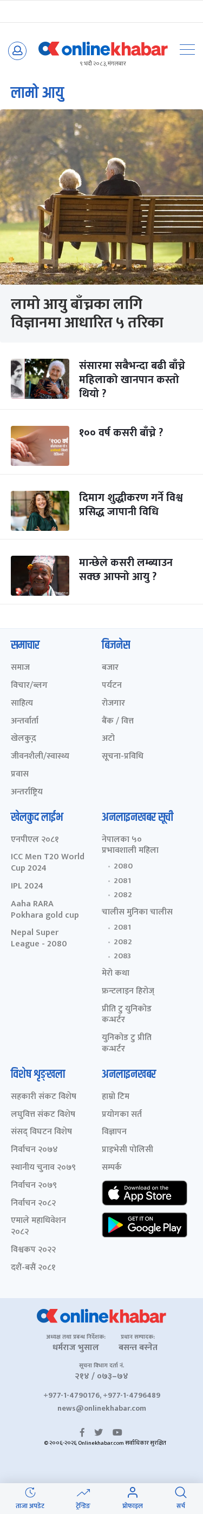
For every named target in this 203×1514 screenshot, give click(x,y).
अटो (108, 739)
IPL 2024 (27, 886)
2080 (123, 866)
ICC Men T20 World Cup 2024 (47, 863)
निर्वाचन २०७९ (34, 1186)
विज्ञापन (114, 1132)
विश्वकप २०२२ (33, 1250)
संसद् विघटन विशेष (41, 1132)
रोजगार (113, 703)
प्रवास (20, 774)
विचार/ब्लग (29, 686)
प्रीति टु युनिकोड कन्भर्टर (127, 1015)
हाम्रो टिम (115, 1097)
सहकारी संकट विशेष (43, 1097)
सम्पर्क (112, 1168)
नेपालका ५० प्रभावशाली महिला (130, 845)
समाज (20, 668)
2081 (122, 881)
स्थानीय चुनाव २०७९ (43, 1168)
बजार (110, 668)
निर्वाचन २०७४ (34, 1150)
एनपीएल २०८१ (35, 840)
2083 (122, 956)
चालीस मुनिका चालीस (137, 912)
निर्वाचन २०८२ (33, 1203)
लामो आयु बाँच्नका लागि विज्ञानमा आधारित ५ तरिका (87, 313)
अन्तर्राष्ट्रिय (27, 792)
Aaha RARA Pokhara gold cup (45, 910)
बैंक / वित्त (118, 721)
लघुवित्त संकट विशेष (43, 1115)
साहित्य (22, 703)
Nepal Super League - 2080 (39, 938)
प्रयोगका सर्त (122, 1115)
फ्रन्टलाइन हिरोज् (128, 991)
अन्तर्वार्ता (24, 721)
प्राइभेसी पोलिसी (127, 1150)
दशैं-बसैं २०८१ (33, 1268)
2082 (123, 895)
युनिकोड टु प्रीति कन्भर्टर (127, 1043)
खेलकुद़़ (23, 739)
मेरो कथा (115, 973)
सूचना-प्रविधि (122, 756)
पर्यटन (112, 686)
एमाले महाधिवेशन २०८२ (38, 1226)
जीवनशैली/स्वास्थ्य (40, 756)
